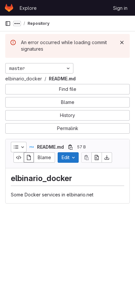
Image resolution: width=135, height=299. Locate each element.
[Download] (107, 157)
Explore (28, 8)
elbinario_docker (23, 78)
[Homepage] (9, 8)
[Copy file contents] (86, 157)
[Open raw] (96, 157)
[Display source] (18, 157)
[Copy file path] (70, 147)
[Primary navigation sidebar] (8, 23)
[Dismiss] (122, 42)
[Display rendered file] (29, 157)
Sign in (120, 8)
